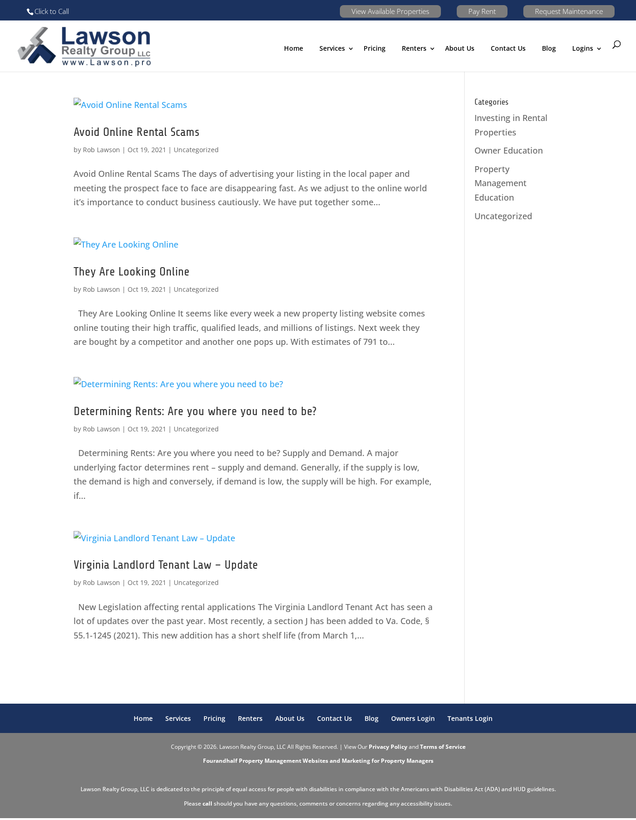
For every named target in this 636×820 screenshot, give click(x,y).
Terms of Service (443, 747)
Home (293, 48)
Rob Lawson (101, 149)
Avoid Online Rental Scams (136, 132)
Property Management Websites (283, 761)
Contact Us (508, 48)
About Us (459, 48)
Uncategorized (196, 149)
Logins (582, 48)
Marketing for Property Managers (387, 761)
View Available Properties (390, 11)
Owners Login (413, 718)
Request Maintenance (569, 11)
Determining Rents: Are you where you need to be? (195, 411)
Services (178, 718)
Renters (414, 48)
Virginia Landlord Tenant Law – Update (166, 564)
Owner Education (508, 150)
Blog (549, 48)
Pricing (375, 48)
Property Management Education (500, 183)
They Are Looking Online (131, 271)
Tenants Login (470, 718)
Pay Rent (482, 11)
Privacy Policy (388, 747)
